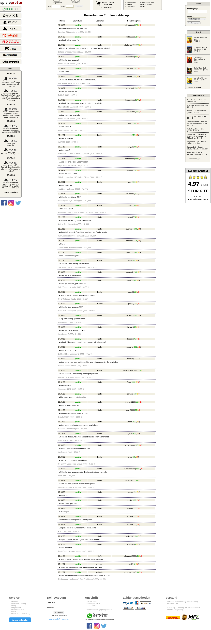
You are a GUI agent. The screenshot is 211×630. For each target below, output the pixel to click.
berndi (130, 217)
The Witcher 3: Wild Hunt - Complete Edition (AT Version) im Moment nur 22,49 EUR (11, 96)
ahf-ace (130, 516)
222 (133, 382)
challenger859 (130, 45)
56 (135, 292)
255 (134, 123)
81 (136, 57)
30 (135, 205)
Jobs (150, 4)
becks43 (129, 315)
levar (130, 260)
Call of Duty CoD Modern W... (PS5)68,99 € (201, 69)
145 (135, 315)
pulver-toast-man (129, 370)
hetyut (130, 147)
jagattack (129, 272)
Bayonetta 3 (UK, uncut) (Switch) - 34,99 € (196, 142)
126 (136, 25)
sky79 (129, 280)
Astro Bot (11, 144)
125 (135, 241)
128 (134, 280)
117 (134, 76)
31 (136, 37)
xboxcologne (130, 445)
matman (130, 492)
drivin (130, 457)
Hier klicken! (60, 619)
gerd (129, 123)
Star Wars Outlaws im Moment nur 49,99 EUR (11, 130)
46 (136, 536)
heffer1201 (130, 536)
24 (135, 217)
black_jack (130, 88)
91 (135, 492)
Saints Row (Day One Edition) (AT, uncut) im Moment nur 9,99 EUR (10, 185)
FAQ (143, 4)
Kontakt (130, 4)
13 (134, 457)
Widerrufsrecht (132, 2)
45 (134, 260)
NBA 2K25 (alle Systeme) (10, 153)
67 (137, 100)
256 (136, 159)
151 (133, 135)
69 (136, 88)
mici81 (130, 564)
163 (135, 272)
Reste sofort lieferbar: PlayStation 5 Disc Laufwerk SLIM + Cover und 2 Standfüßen (11, 114)
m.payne (129, 347)
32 (135, 170)
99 (135, 147)
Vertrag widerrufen (20, 620)
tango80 (130, 170)
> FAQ (13, 606)
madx (130, 205)
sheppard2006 (130, 556)
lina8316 (130, 544)
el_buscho (129, 25)
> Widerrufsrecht (17, 610)
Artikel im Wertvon (108, 3)
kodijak (130, 339)
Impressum (131, 6)
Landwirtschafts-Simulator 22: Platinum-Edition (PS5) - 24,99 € (197, 123)
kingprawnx (130, 100)
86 (137, 402)
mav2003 (130, 410)
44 (136, 410)
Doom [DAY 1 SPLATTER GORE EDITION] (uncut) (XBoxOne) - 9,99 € (196, 136)
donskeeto (129, 159)
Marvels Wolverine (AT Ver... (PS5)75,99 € (200, 80)
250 (137, 469)
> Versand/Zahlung (18, 604)
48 (135, 327)
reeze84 (130, 68)
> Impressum (16, 608)
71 (136, 194)
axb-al (130, 292)
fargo (129, 382)
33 (137, 112)
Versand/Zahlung (147, 2)
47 (135, 339)
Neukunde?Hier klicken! (75, 2)
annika (129, 500)
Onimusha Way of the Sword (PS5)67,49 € (200, 49)
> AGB (13, 611)
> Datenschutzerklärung (20, 613)
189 (135, 229)
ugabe (129, 422)
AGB (143, 6)
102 (135, 347)
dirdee (129, 76)
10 (138, 382)
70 (138, 45)
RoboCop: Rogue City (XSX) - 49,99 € (195, 130)
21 (135, 508)
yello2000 (130, 37)
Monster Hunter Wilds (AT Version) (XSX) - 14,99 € (196, 101)
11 (138, 556)
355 (134, 500)
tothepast (129, 241)
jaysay (130, 327)
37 (137, 445)
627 (134, 422)
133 (137, 572)
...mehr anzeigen (11, 192)
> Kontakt (14, 602)
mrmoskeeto (129, 572)
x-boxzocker (129, 469)
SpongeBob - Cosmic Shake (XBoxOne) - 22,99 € (197, 148)
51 (135, 68)
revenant (130, 194)
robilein (130, 359)
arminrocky (130, 480)
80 (137, 480)
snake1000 (130, 112)
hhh (129, 135)
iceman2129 (130, 402)
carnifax (130, 394)
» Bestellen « (106, 7)
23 (135, 394)
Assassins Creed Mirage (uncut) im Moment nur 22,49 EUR (11, 83)
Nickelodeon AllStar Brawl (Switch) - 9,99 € (196, 111)
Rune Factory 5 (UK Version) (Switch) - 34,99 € (197, 153)
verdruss (130, 57)
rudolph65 (130, 252)
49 (136, 252)
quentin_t (129, 229)
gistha (130, 304)
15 (135, 304)
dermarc (130, 508)
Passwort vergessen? (59, 615)
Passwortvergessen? (57, 2)
